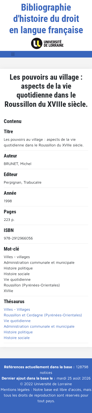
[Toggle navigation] (13, 54)
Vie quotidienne (17, 320)
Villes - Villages (17, 309)
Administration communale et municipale (39, 326)
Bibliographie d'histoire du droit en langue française (46, 19)
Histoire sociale (17, 337)
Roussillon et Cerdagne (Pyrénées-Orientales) (43, 315)
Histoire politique (18, 332)
